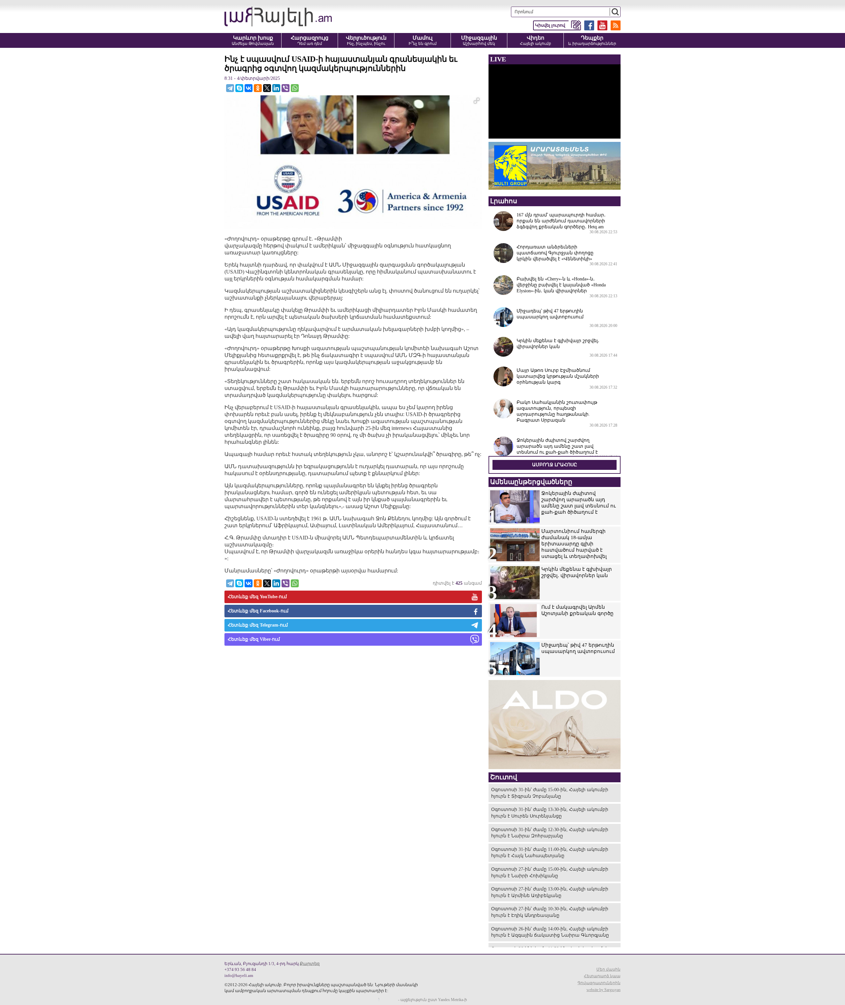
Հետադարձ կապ (602, 976)
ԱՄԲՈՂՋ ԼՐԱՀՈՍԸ (554, 464)
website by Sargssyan (604, 990)
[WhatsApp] (295, 88)
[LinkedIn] (276, 88)
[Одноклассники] (258, 88)
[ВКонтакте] (249, 88)
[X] (267, 88)
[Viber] (285, 88)
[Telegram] (230, 88)
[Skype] (239, 88)
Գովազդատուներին (599, 983)
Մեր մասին (608, 969)
